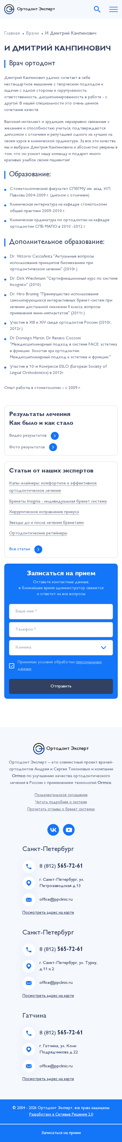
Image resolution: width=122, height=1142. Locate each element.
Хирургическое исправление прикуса (44, 512)
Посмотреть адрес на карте (48, 913)
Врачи (32, 33)
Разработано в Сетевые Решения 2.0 (61, 1114)
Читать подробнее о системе (61, 802)
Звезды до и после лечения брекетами (46, 523)
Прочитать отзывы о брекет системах (61, 809)
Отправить (61, 686)
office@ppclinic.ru (56, 900)
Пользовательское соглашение (61, 795)
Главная (12, 33)
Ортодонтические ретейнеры (38, 533)
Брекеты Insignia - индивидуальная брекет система (58, 501)
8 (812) (61, 866)
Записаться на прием (61, 1133)
